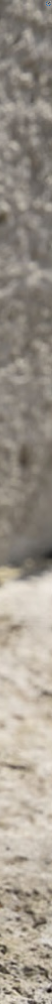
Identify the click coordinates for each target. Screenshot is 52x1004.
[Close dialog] (48, 3)
